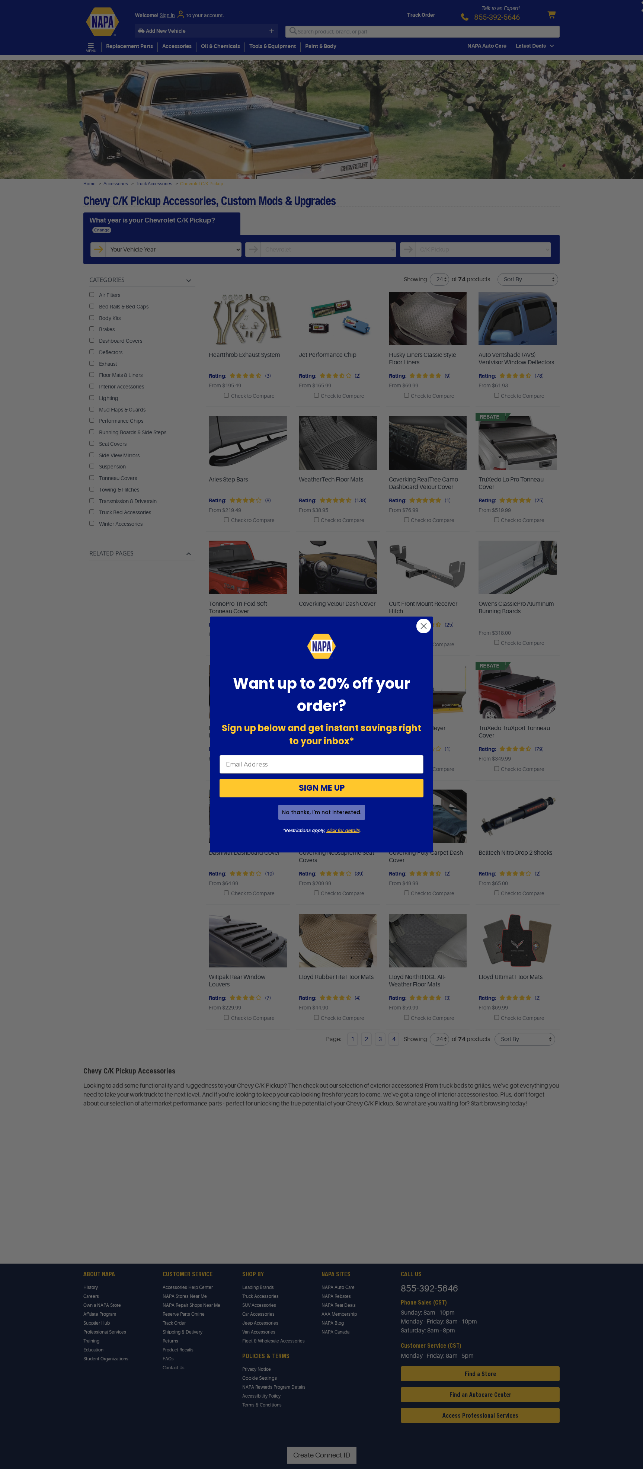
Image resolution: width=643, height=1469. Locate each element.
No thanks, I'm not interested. (321, 812)
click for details (342, 830)
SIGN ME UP (322, 788)
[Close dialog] (423, 626)
